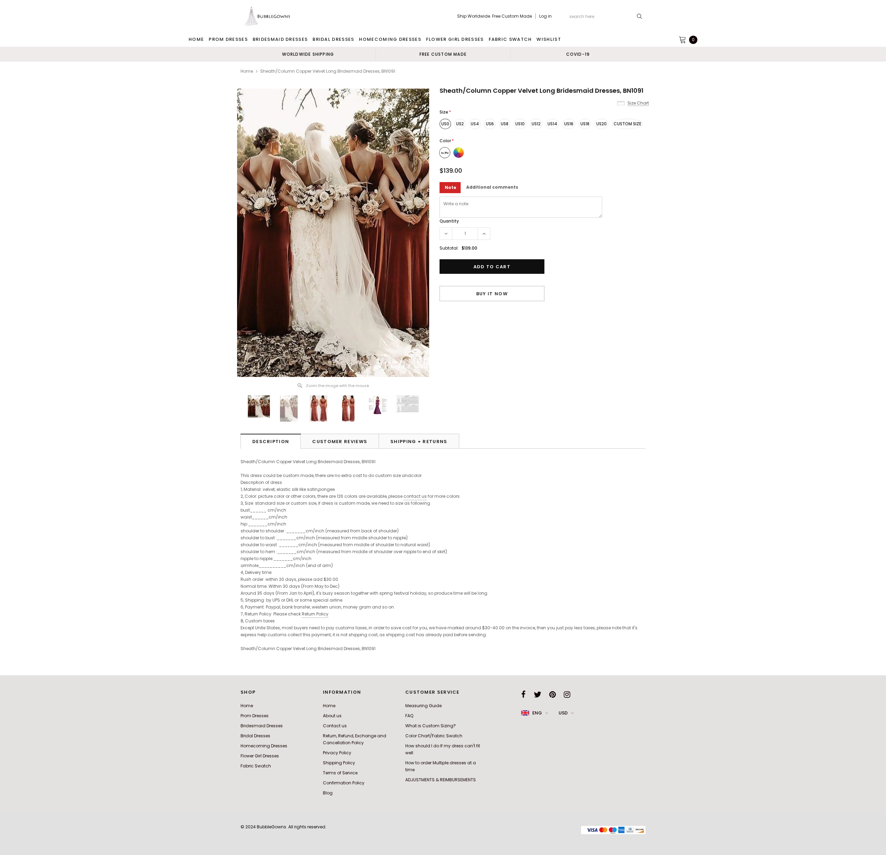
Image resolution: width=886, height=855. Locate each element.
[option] (308, 54)
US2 (460, 124)
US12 (536, 124)
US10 (520, 124)
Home (247, 71)
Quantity (449, 221)
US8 (504, 124)
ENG (537, 713)
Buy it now (492, 293)
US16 (568, 124)
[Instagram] (567, 694)
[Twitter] (537, 694)
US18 (584, 124)
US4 (475, 124)
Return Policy (315, 614)
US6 (490, 124)
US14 (552, 124)
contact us (415, 496)
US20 (601, 124)
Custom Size (627, 124)
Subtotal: (449, 248)
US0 (445, 124)
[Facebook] (523, 694)
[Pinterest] (552, 694)
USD (563, 713)
